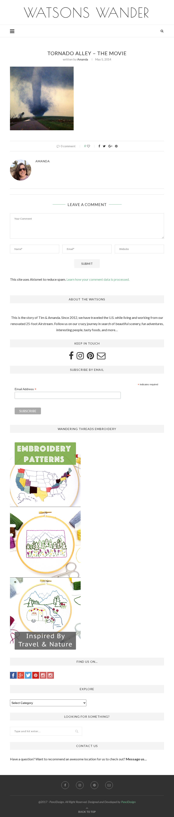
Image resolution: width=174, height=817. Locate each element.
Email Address (25, 389)
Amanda (82, 59)
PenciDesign (128, 802)
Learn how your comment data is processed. (97, 279)
